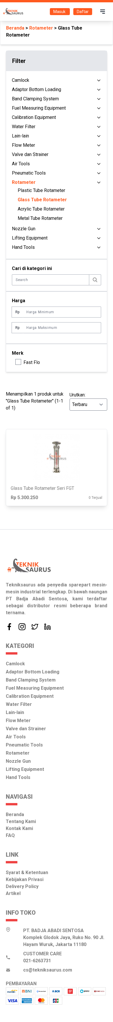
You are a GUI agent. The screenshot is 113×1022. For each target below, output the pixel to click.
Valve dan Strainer (30, 154)
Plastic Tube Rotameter (41, 190)
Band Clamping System (35, 99)
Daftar (83, 11)
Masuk (59, 11)
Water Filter (23, 126)
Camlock (20, 80)
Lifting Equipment (30, 238)
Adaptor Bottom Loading (36, 89)
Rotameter (41, 28)
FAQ (10, 835)
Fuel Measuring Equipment (39, 108)
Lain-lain (20, 136)
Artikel (13, 893)
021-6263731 (37, 960)
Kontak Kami (19, 828)
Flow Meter (23, 145)
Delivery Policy (22, 886)
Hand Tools (23, 247)
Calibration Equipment (34, 117)
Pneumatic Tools (29, 173)
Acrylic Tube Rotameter (41, 209)
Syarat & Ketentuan (27, 872)
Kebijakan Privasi (24, 879)
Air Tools (21, 163)
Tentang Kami (21, 821)
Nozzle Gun (23, 228)
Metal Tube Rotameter (40, 218)
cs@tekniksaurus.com (47, 970)
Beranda (15, 28)
